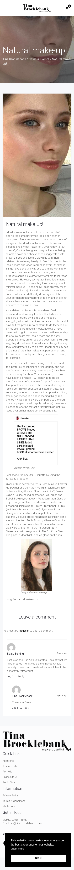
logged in (24, 630)
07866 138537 (19, 819)
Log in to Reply (15, 676)
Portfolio (7, 771)
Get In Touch (10, 782)
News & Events (39, 59)
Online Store (10, 777)
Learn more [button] (17, 848)
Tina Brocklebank (14, 59)
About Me (8, 760)
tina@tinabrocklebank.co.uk (26, 823)
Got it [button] (38, 858)
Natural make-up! (24, 224)
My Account (9, 806)
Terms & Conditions (14, 800)
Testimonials (10, 766)
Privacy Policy (10, 795)
